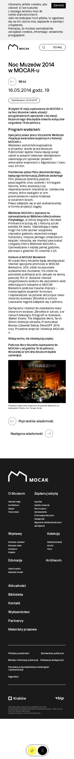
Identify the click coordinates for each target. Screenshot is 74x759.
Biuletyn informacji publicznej (23, 660)
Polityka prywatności (18, 653)
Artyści (50, 545)
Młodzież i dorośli (15, 572)
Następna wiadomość (26, 434)
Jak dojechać (39, 526)
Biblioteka (15, 594)
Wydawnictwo (19, 612)
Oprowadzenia (40, 512)
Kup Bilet (32, 750)
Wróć (22, 82)
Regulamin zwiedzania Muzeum (48, 522)
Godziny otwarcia (42, 505)
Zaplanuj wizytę (46, 493)
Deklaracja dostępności (52, 660)
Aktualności (17, 586)
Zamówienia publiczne (52, 653)
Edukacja (15, 560)
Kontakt (14, 603)
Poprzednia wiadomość (35, 421)
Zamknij (58, 5)
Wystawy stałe (14, 545)
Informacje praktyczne (44, 515)
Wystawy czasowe (16, 542)
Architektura (13, 505)
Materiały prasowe (22, 629)
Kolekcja (53, 534)
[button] (42, 750)
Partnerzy (15, 621)
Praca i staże (13, 512)
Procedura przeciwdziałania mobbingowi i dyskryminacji (28, 668)
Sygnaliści (13, 676)
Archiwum (12, 549)
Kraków (17, 698)
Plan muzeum (40, 509)
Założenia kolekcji (54, 542)
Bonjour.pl (36, 713)
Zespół (11, 509)
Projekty (11, 552)
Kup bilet (38, 502)
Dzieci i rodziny (14, 569)
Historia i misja (14, 502)
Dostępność (39, 519)
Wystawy (15, 534)
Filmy (49, 549)
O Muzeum (16, 493)
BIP (59, 698)
